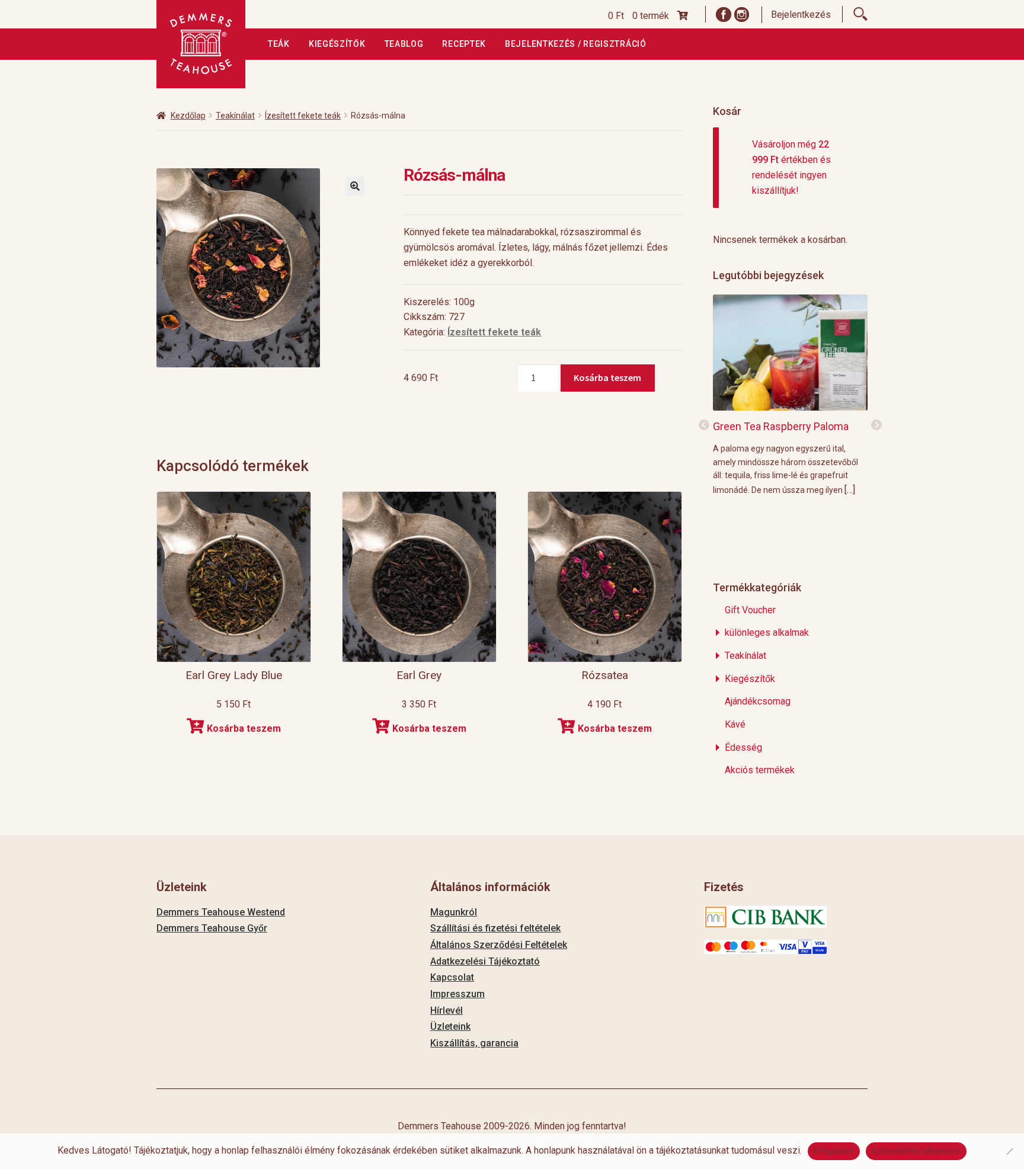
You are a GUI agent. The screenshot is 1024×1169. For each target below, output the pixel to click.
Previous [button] (704, 425)
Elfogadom (834, 1150)
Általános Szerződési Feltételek (498, 944)
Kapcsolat (452, 977)
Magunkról (453, 912)
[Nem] (1009, 1151)
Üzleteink (450, 1026)
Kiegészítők (337, 44)
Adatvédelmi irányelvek (916, 1150)
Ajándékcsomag (758, 701)
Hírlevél (446, 1010)
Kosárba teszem (607, 377)
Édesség (743, 747)
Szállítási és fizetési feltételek (495, 928)
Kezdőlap (188, 115)
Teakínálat (235, 115)
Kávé (735, 724)
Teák (279, 44)
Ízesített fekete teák (303, 115)
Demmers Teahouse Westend (220, 912)
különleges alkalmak (767, 632)
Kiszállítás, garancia (474, 1043)
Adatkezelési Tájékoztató (485, 961)
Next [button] (876, 425)
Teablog (404, 44)
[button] (354, 186)
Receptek (464, 44)
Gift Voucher (750, 610)
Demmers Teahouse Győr (211, 928)
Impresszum (457, 994)
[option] (790, 394)
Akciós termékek (760, 770)
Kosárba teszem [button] (244, 728)
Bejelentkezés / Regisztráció (576, 44)
